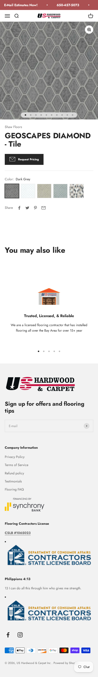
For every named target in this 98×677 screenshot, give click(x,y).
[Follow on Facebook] (8, 635)
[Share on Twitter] (27, 208)
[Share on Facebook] (19, 208)
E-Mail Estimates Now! (19, 5)
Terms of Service (16, 464)
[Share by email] (43, 208)
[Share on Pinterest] (35, 208)
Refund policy (14, 473)
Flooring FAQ (14, 489)
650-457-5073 (66, 5)
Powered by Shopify (66, 663)
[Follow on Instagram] (20, 635)
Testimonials (13, 481)
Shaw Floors (13, 126)
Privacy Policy (14, 456)
